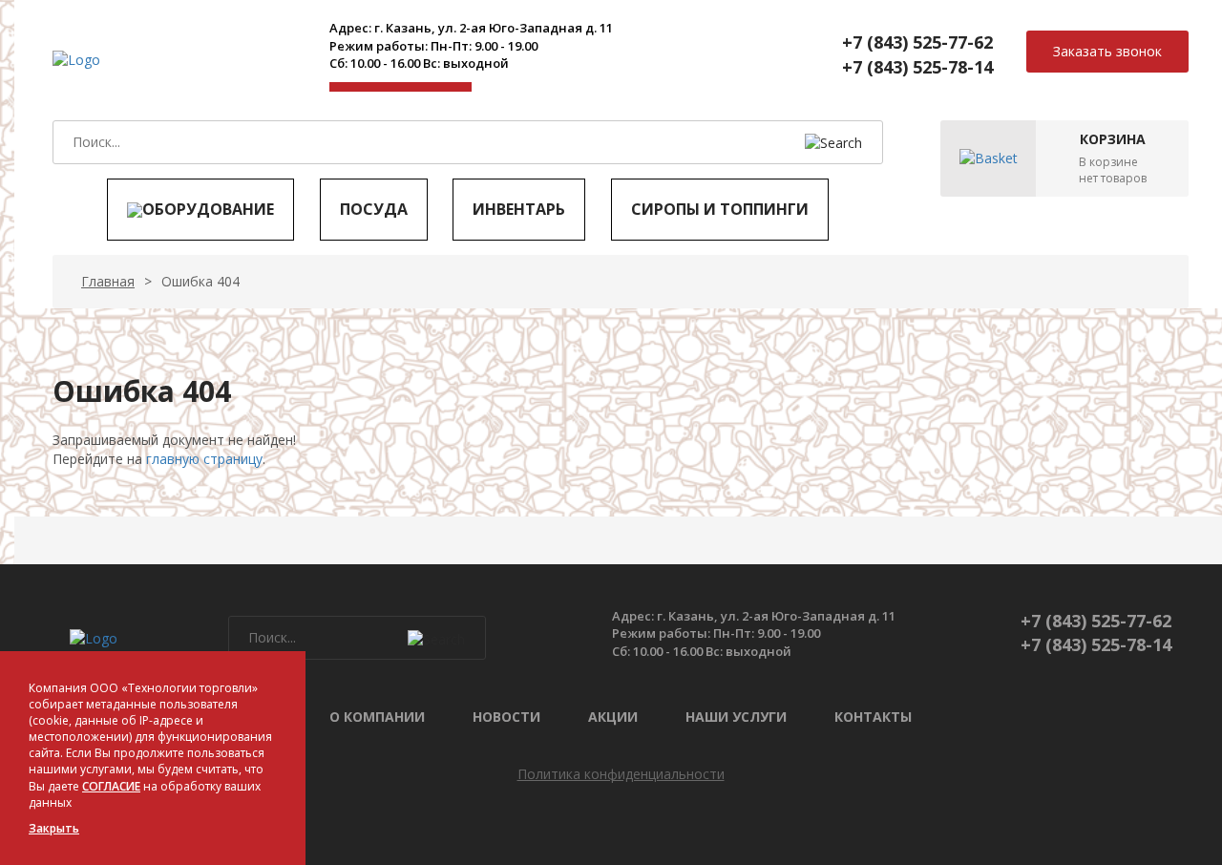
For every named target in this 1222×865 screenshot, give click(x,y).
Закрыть (54, 828)
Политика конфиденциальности (621, 774)
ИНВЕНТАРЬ (519, 209)
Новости (506, 716)
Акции (613, 716)
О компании (377, 716)
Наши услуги (736, 716)
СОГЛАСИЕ (111, 786)
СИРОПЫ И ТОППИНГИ (720, 209)
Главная (108, 281)
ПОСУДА (374, 209)
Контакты (873, 716)
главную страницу (204, 459)
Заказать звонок (1107, 51)
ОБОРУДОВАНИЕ (208, 209)
